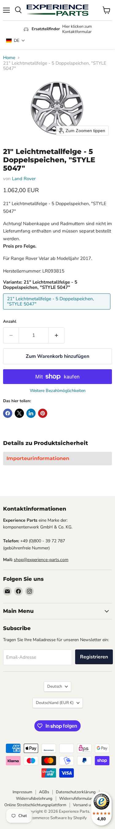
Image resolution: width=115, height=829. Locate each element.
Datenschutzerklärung (76, 792)
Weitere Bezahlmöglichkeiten (58, 390)
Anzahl (9, 321)
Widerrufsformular (76, 798)
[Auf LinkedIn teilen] (31, 413)
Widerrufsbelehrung (34, 798)
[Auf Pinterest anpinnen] (42, 413)
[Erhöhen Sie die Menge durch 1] (56, 335)
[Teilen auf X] (19, 413)
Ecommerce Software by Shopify (58, 818)
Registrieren (94, 656)
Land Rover (24, 179)
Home (9, 57)
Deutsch (54, 686)
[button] (15, 40)
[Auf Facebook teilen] (7, 413)
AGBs (44, 792)
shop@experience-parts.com (41, 560)
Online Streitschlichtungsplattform (35, 805)
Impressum (22, 792)
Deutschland (55, 703)
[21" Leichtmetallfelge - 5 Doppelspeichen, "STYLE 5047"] (57, 311)
